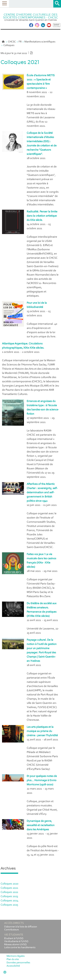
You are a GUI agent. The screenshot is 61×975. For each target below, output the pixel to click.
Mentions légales (16, 956)
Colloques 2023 (9, 896)
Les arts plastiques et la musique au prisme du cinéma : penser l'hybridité (42, 731)
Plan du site (13, 959)
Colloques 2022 (9, 892)
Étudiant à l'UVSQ (13, 938)
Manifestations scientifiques (39, 41)
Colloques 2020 (9, 883)
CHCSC (12, 41)
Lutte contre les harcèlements (20, 947)
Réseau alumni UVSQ (15, 944)
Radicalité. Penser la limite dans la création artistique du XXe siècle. (42, 216)
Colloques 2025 (9, 905)
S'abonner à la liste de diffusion (20, 927)
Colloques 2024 (9, 900)
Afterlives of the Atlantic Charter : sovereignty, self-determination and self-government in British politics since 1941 (42, 492)
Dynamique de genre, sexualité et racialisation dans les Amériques (41, 825)
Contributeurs (11, 930)
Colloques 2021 (9, 888)
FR (20, 41)
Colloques (8, 45)
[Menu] (4, 3)
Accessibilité (13, 966)
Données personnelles (18, 962)
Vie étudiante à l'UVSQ (16, 941)
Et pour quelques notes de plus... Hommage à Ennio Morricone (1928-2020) (42, 780)
